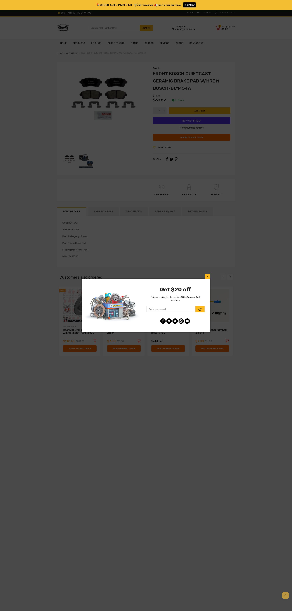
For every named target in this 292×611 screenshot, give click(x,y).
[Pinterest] (181, 321)
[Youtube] (187, 321)
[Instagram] (169, 321)
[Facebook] (163, 321)
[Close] (207, 276)
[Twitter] (175, 321)
